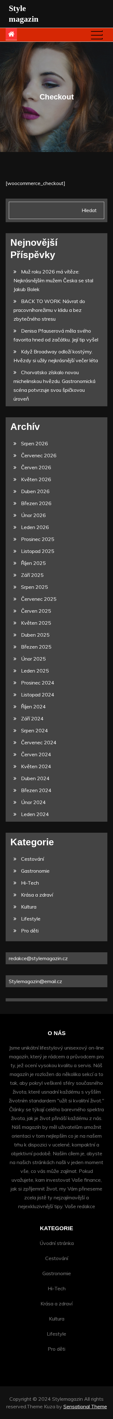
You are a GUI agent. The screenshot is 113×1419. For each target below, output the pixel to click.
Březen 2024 (36, 790)
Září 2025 (32, 575)
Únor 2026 (33, 515)
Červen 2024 (36, 754)
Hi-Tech (30, 883)
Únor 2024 (33, 802)
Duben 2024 (35, 778)
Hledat (89, 210)
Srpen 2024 (34, 730)
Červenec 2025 (38, 599)
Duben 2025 (35, 635)
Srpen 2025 (34, 587)
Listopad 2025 (37, 551)
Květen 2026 (36, 479)
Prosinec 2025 (37, 539)
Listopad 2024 (37, 694)
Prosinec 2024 (37, 682)
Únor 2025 (33, 659)
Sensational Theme (85, 1406)
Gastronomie (35, 871)
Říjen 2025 (33, 563)
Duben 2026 (35, 491)
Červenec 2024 (38, 742)
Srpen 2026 (34, 443)
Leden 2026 (35, 527)
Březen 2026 (36, 503)
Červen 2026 (36, 467)
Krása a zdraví (37, 895)
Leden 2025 (35, 670)
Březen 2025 (36, 647)
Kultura (28, 907)
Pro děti (30, 930)
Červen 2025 (36, 611)
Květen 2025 (36, 623)
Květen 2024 (36, 766)
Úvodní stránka (57, 1243)
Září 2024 (32, 718)
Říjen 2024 (33, 706)
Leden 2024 (35, 814)
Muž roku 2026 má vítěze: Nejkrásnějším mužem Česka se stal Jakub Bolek (53, 280)
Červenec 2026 (38, 455)
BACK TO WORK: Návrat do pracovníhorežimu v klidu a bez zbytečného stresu (49, 310)
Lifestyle (30, 918)
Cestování (32, 859)
